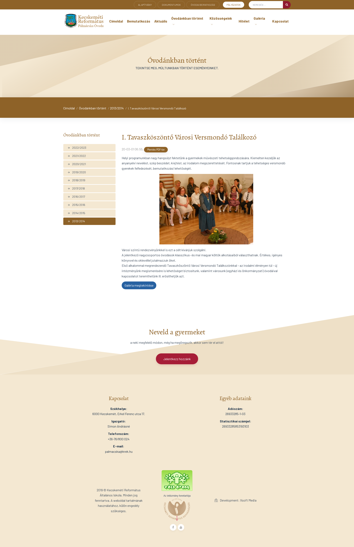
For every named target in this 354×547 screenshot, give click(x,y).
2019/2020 (76, 172)
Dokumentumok (171, 4)
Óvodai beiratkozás (203, 4)
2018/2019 (76, 180)
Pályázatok (234, 4)
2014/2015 (76, 213)
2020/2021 (76, 164)
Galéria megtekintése (139, 285)
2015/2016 (76, 205)
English (143, 10)
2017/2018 (76, 188)
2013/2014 (117, 108)
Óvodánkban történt (92, 108)
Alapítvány (145, 4)
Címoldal (69, 108)
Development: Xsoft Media (237, 500)
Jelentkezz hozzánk (177, 359)
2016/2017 (76, 196)
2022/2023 (76, 147)
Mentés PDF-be (156, 149)
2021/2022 (76, 156)
